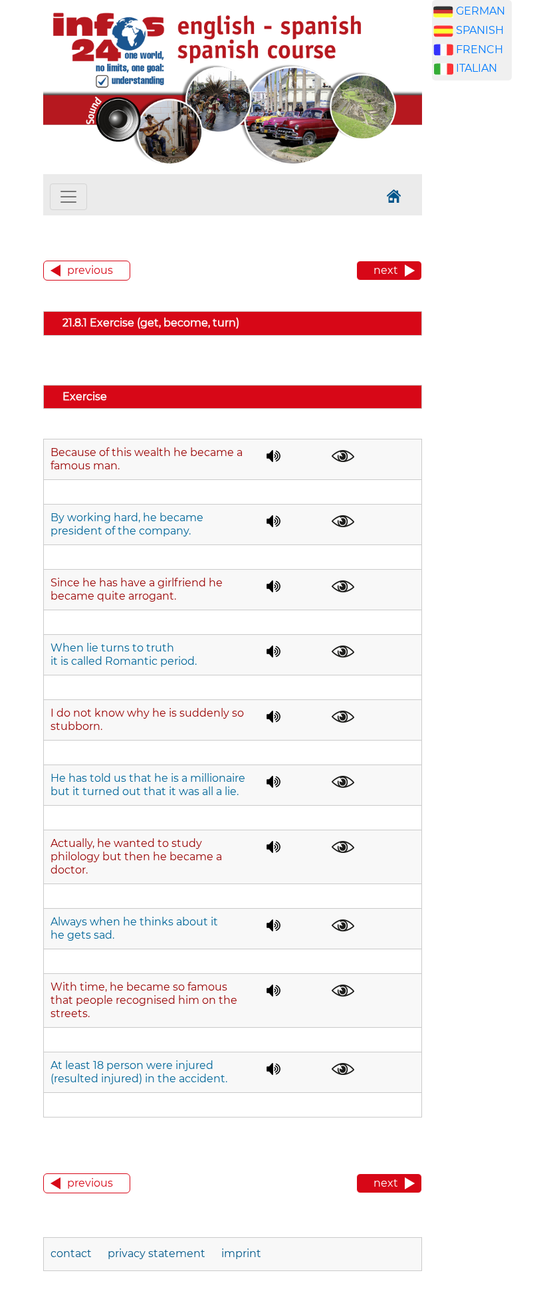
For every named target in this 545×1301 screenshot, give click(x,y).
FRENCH (479, 49)
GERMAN (480, 11)
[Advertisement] (488, 299)
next (386, 270)
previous (90, 270)
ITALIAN (476, 68)
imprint (241, 1253)
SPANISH (480, 30)
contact (72, 1253)
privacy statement (156, 1253)
